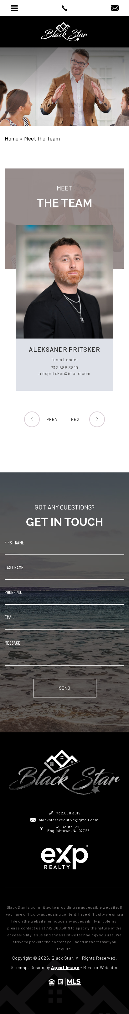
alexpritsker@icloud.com (64, 373)
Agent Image (65, 967)
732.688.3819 (64, 367)
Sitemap (19, 967)
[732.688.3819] (64, 8)
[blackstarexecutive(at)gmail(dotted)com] (115, 8)
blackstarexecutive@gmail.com (69, 820)
